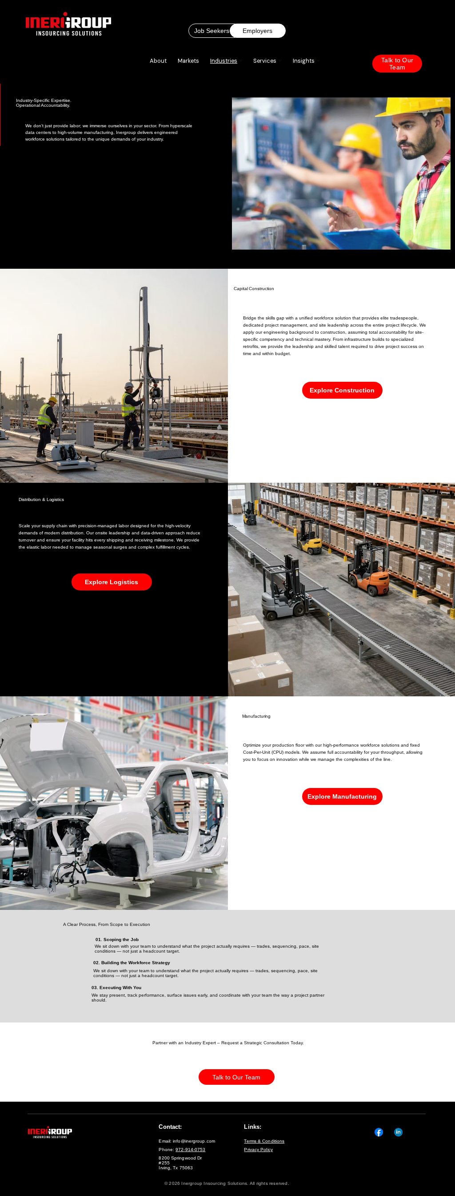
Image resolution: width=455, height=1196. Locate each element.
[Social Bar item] (379, 1132)
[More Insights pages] (318, 60)
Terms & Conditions (264, 1141)
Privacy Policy (258, 1149)
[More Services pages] (280, 60)
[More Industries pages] (240, 60)
